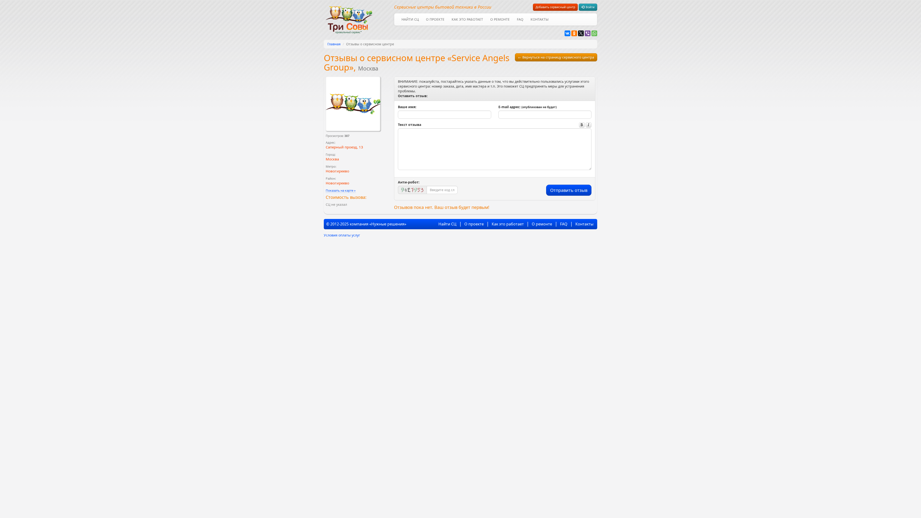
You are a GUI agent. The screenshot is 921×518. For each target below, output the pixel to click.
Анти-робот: (408, 182)
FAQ (520, 19)
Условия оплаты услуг (342, 235)
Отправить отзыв (568, 190)
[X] (581, 33)
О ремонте (500, 19)
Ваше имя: (407, 107)
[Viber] (587, 33)
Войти (589, 7)
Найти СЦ (410, 19)
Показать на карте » (341, 190)
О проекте (435, 19)
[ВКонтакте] (567, 33)
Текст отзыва (409, 124)
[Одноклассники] (574, 33)
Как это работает (467, 19)
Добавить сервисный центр (555, 7)
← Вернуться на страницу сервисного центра (556, 57)
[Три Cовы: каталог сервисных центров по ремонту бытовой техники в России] (349, 17)
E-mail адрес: (527, 107)
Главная (334, 44)
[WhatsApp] (594, 33)
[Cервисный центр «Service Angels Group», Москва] (353, 104)
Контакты (540, 19)
